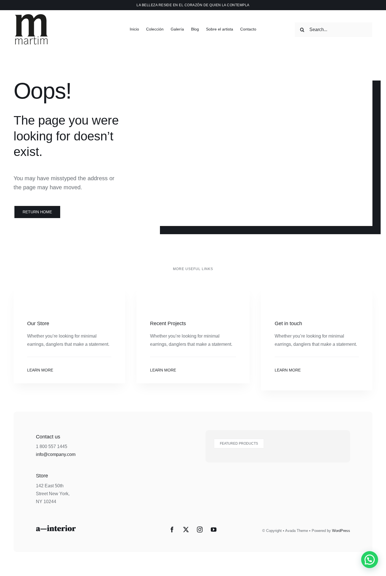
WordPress (341, 531)
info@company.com (55, 454)
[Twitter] (186, 529)
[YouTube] (213, 529)
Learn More (40, 370)
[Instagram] (199, 529)
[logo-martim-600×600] (31, 11)
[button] (369, 559)
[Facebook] (172, 529)
